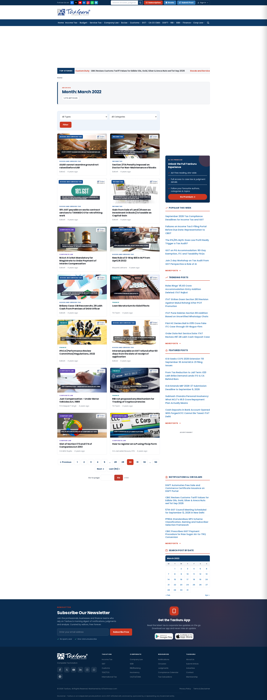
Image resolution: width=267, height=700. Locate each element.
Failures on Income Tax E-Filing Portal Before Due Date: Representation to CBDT (186, 230)
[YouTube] (80, 2)
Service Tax (96, 22)
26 (200, 584)
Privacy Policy (185, 688)
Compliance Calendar (168, 672)
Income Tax (71, 22)
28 (115, 462)
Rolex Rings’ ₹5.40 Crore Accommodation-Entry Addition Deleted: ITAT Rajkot (183, 289)
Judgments (163, 668)
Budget (83, 22)
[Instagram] (88, 2)
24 (187, 584)
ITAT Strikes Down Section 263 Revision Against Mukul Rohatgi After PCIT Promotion (186, 303)
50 (155, 462)
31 (137, 462)
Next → (100, 469)
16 (181, 579)
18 (194, 579)
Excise (124, 22)
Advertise (190, 668)
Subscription (154, 2)
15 (175, 579)
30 (181, 590)
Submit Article (192, 663)
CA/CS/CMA (135, 677)
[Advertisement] (133, 46)
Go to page (94, 477)
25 (194, 584)
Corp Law (198, 22)
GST (144, 22)
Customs (134, 22)
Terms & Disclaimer (201, 688)
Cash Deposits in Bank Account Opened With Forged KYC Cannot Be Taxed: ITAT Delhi (187, 413)
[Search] (140, 3)
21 (169, 584)
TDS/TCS (105, 672)
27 (207, 584)
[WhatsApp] (92, 2)
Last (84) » (114, 469)
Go (118, 477)
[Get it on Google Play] (164, 636)
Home (61, 22)
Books (171, 2)
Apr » (207, 595)
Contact (189, 672)
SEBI (178, 22)
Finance (187, 22)
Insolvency (134, 672)
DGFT (165, 22)
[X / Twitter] (76, 2)
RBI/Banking (135, 668)
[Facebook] (72, 2)
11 (194, 574)
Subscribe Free (121, 632)
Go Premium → (187, 196)
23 (181, 584)
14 (169, 579)
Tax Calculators (165, 677)
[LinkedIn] (84, 2)
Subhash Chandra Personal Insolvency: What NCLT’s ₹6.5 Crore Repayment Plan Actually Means (187, 399)
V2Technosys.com (109, 688)
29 (123, 462)
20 (206, 579)
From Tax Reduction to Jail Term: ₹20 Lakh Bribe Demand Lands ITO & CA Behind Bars (185, 376)
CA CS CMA (154, 22)
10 (188, 574)
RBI (172, 22)
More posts (171, 270)
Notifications (163, 659)
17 (187, 579)
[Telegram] (96, 2)
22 (175, 584)
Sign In (203, 2)
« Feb (168, 595)
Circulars (162, 663)
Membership (192, 677)
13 (206, 574)
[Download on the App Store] (184, 636)
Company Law (111, 22)
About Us (190, 659)
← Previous (65, 462)
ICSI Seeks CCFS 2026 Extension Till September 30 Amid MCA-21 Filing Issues (184, 362)
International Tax (109, 677)
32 (144, 462)
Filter (65, 124)
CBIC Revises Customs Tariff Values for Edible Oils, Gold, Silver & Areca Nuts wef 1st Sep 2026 (106, 70)
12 (200, 574)
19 (200, 579)
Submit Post (187, 2)
